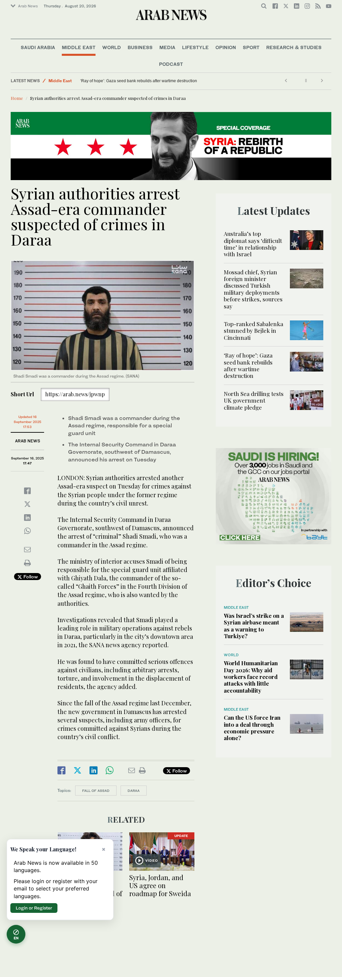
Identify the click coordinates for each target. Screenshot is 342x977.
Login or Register (34, 908)
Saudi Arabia (38, 47)
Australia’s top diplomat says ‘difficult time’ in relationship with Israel (253, 244)
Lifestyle (195, 47)
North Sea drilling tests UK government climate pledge (254, 400)
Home (17, 98)
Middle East (79, 47)
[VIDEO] (161, 850)
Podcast (171, 64)
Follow (30, 576)
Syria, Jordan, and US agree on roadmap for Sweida (161, 885)
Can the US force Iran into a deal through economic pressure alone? (252, 727)
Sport (251, 47)
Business (140, 47)
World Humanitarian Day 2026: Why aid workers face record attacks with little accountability (251, 676)
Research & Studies (294, 47)
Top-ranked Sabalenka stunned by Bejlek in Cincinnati (253, 330)
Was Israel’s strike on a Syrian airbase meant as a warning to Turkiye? (254, 626)
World (111, 47)
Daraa (134, 791)
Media (167, 47)
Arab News (28, 6)
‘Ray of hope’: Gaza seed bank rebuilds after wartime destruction (138, 81)
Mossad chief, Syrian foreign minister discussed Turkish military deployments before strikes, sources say (253, 289)
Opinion (225, 47)
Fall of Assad (96, 791)
